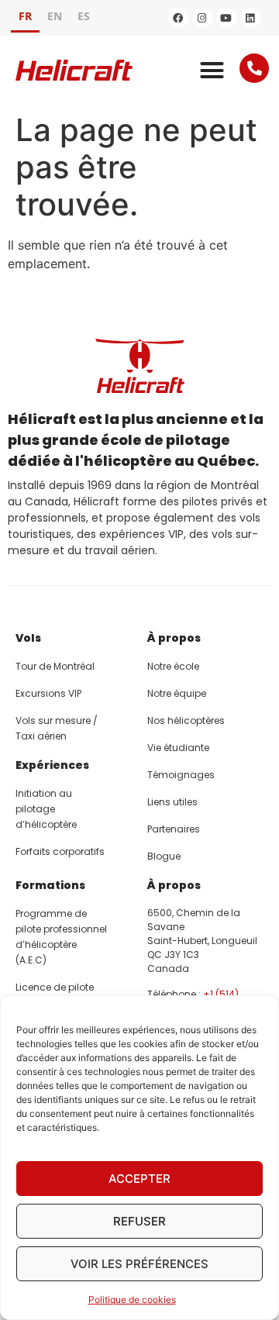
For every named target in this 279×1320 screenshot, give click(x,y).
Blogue (164, 856)
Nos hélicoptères (186, 720)
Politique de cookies (132, 1299)
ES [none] (84, 16)
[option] (55, 18)
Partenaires (173, 829)
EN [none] (54, 16)
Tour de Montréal (55, 666)
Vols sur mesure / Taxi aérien (57, 728)
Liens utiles (172, 801)
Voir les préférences (139, 1263)
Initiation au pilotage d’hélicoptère (46, 809)
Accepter (139, 1178)
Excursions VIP (48, 693)
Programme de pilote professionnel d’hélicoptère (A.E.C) (61, 937)
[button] (212, 70)
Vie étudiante (178, 747)
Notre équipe (176, 693)
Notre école (173, 666)
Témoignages (181, 774)
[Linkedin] (250, 18)
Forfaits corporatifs (60, 851)
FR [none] (25, 16)
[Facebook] (178, 18)
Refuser (139, 1221)
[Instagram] (202, 18)
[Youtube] (226, 18)
